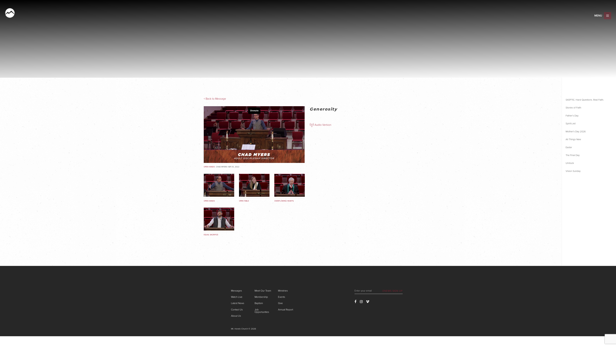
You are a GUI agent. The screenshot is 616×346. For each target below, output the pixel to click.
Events (281, 297)
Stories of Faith (573, 107)
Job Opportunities (262, 310)
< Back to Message (215, 98)
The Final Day (573, 155)
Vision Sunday (573, 171)
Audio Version (322, 125)
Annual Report (285, 309)
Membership (261, 297)
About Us (236, 315)
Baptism (259, 303)
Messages (236, 290)
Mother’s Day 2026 (576, 131)
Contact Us (237, 309)
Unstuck (570, 163)
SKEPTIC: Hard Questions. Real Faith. (585, 99)
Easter (569, 147)
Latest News (237, 303)
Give (280, 303)
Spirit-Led (571, 123)
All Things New (573, 139)
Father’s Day (572, 115)
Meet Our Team (263, 290)
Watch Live (236, 297)
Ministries (283, 290)
